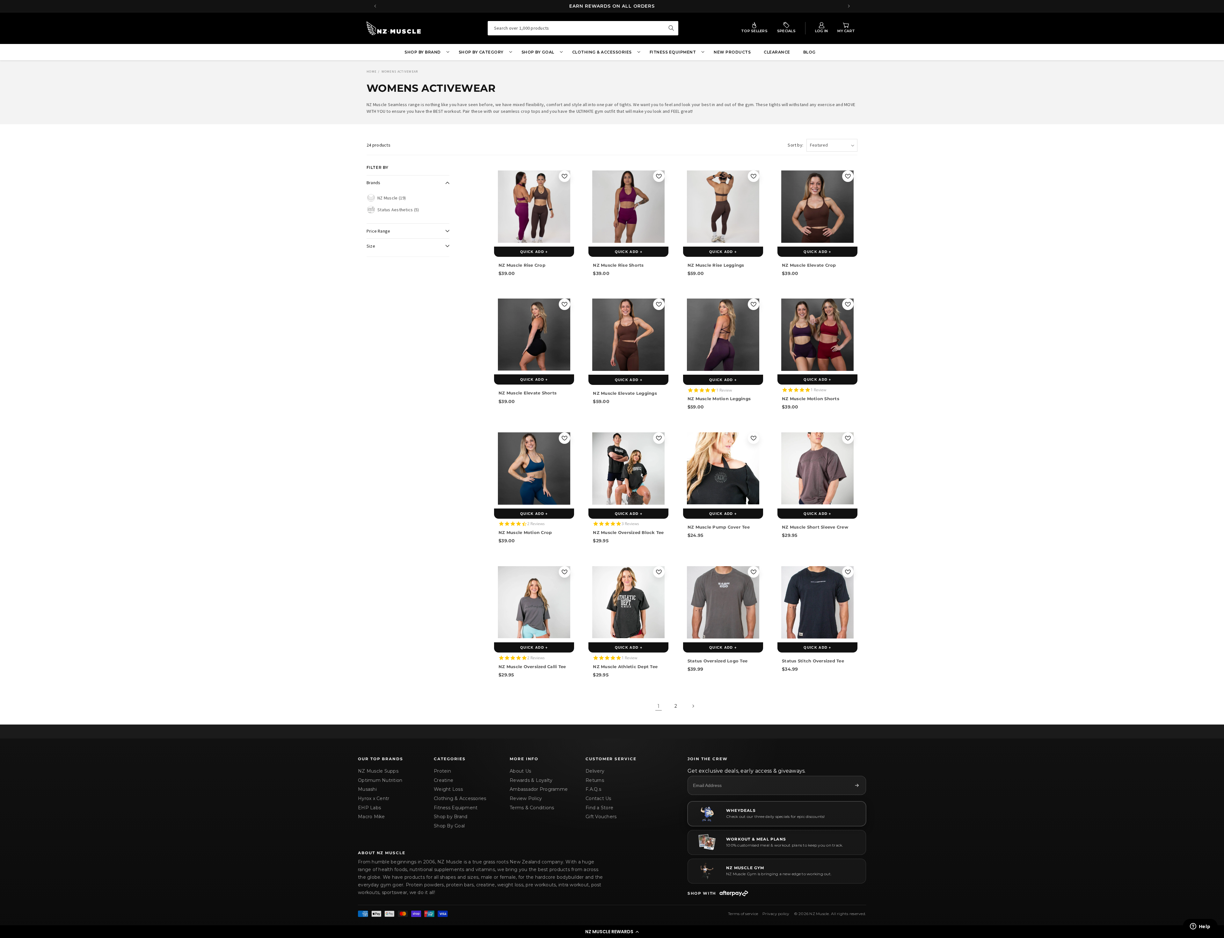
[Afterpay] (733, 893)
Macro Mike (371, 816)
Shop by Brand (450, 816)
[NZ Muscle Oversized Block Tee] (628, 469)
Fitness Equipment (455, 808)
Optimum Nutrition (380, 780)
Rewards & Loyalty (531, 780)
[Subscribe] (856, 785)
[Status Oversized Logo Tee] (723, 602)
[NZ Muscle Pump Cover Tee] (723, 469)
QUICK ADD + (534, 252)
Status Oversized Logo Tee (717, 660)
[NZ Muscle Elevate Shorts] (534, 335)
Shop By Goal (449, 826)
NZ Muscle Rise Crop (522, 265)
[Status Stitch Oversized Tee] (817, 602)
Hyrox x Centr (373, 798)
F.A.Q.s (593, 789)
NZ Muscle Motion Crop (525, 532)
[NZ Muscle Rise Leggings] (723, 207)
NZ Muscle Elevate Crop (809, 265)
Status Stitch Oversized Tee (813, 660)
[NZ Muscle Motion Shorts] (817, 335)
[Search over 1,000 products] (671, 28)
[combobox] (583, 28)
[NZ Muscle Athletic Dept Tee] (628, 602)
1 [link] (658, 706)
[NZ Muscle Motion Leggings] (723, 335)
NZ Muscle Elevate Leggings (625, 393)
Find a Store (599, 808)
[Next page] (693, 706)
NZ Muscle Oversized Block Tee (628, 532)
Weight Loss (448, 789)
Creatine (443, 780)
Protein (442, 771)
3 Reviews (630, 524)
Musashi (367, 789)
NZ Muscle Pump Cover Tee (719, 527)
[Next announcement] (849, 6)
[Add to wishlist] (564, 176)
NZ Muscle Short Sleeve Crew (815, 527)
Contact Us (598, 798)
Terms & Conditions (532, 808)
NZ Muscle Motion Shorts (810, 398)
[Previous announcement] (375, 6)
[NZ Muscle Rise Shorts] (628, 207)
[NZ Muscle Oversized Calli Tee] (534, 602)
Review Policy (526, 798)
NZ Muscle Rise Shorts (618, 265)
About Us (520, 771)
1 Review (724, 390)
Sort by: (795, 145)
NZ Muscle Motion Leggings (719, 398)
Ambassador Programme (539, 789)
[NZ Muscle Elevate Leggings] (628, 335)
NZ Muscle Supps (378, 771)
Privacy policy (776, 913)
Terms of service (743, 913)
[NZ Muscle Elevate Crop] (817, 207)
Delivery (595, 771)
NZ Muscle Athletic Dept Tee (625, 666)
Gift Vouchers (601, 816)
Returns (595, 780)
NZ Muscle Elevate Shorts (528, 393)
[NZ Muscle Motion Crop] (534, 469)
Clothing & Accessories (460, 798)
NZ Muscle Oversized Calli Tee (532, 666)
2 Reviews (536, 524)
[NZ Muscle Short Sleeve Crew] (817, 469)
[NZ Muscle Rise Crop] (534, 207)
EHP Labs (369, 808)
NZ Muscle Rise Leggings (716, 265)
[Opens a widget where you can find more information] (1200, 927)
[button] (612, 931)
